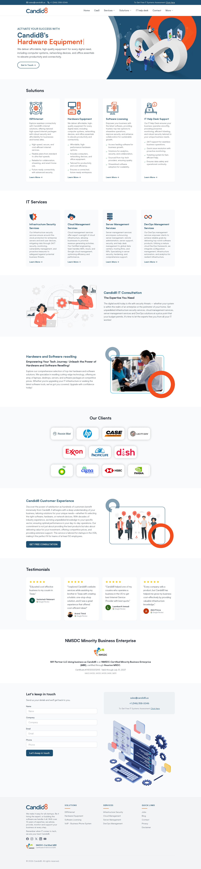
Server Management (112, 820)
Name (28, 706)
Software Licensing (73, 820)
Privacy (145, 823)
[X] (36, 838)
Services (108, 10)
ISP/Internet (70, 812)
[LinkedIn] (40, 838)
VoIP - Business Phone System (78, 823)
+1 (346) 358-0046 (59, 2)
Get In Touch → (28, 65)
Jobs (144, 812)
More (168, 10)
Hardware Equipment (74, 816)
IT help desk (142, 10)
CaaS (97, 10)
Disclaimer (146, 827)
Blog (144, 816)
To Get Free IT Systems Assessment (154, 2)
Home (87, 10)
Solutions (124, 10)
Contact (157, 10)
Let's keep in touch (39, 753)
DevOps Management (113, 823)
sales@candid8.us (37, 2)
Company (30, 717)
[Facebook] (27, 838)
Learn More (36, 177)
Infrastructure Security (113, 812)
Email (28, 728)
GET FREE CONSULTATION (43, 544)
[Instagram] (31, 838)
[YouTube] (45, 838)
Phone (29, 740)
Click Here (155, 708)
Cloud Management (112, 816)
